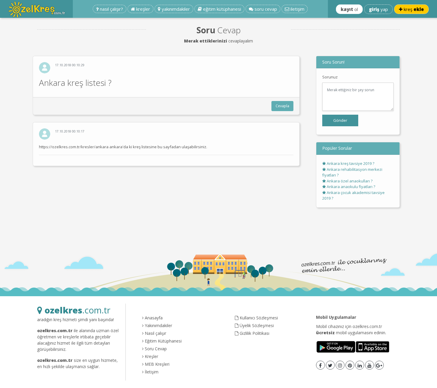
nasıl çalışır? (111, 9)
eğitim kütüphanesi (221, 9)
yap (378, 9)
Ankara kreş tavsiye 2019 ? (350, 163)
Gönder (340, 120)
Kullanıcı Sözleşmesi (258, 318)
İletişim (151, 372)
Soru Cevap (155, 348)
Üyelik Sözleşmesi (256, 325)
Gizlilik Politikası (253, 333)
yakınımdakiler (175, 9)
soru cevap (265, 9)
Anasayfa (153, 318)
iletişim (296, 9)
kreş (413, 9)
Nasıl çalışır (155, 333)
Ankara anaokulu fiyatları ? (350, 186)
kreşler (142, 9)
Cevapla (282, 105)
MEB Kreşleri (156, 364)
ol (349, 9)
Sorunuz (330, 77)
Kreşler (151, 356)
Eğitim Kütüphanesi (163, 341)
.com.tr (77, 310)
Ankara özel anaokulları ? (349, 181)
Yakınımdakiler (158, 325)
